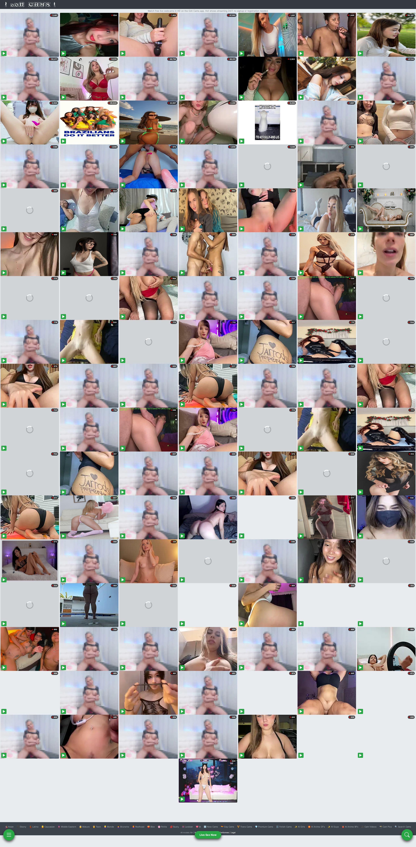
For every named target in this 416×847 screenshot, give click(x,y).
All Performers (223, 832)
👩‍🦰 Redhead (138, 826)
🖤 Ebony (21, 826)
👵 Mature (84, 826)
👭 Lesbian (187, 826)
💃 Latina (33, 826)
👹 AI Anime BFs (350, 826)
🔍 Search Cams (403, 826)
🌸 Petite (162, 826)
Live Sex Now (208, 834)
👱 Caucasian (48, 826)
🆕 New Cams (211, 826)
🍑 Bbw (151, 826)
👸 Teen (97, 826)
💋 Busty (174, 826)
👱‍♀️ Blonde (109, 826)
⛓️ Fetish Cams (284, 826)
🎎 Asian (9, 826)
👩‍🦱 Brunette (123, 826)
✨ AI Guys (333, 826)
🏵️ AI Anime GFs (316, 826)
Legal (233, 832)
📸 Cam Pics (385, 826)
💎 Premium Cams (264, 826)
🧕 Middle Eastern (67, 826)
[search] (407, 835)
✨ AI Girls (300, 826)
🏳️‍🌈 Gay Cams (227, 826)
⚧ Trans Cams (244, 826)
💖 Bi (198, 826)
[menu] (9, 835)
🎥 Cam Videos (369, 826)
